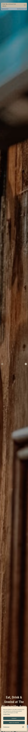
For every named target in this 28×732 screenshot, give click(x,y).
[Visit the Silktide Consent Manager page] (23, 727)
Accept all (14, 718)
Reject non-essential (14, 722)
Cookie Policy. (6, 714)
